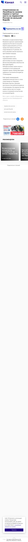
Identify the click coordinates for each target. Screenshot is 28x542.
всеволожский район (10, 112)
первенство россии (9, 106)
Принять (14, 530)
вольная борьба (8, 109)
